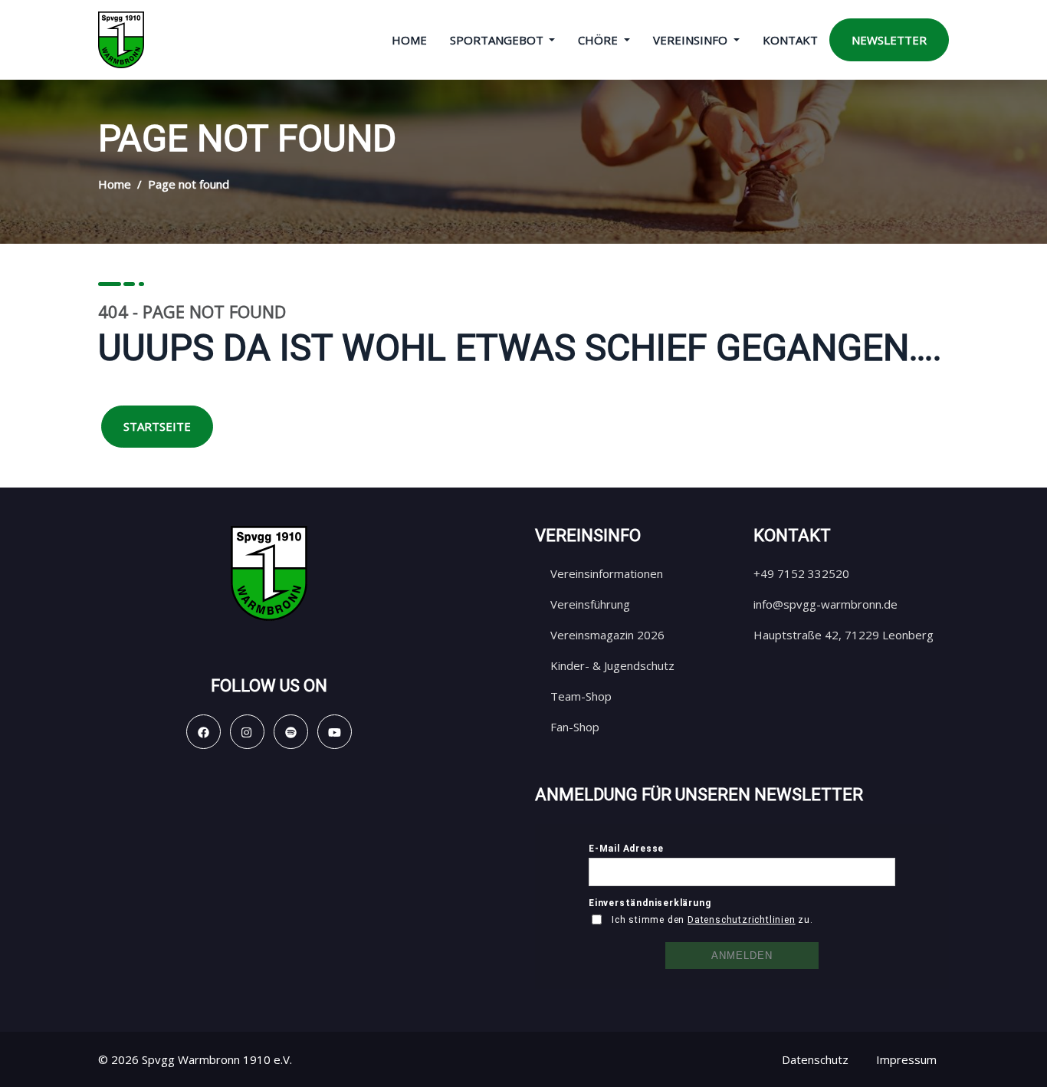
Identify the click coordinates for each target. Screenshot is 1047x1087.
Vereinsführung (590, 604)
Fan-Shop (574, 726)
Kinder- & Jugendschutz (612, 665)
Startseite (157, 426)
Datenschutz (815, 1059)
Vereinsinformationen (606, 573)
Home (409, 40)
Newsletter (889, 40)
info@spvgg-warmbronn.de (825, 604)
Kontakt (790, 40)
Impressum (906, 1059)
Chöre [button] (599, 40)
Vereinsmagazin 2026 (607, 634)
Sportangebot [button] (498, 40)
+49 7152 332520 (801, 573)
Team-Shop (581, 696)
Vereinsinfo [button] (691, 40)
